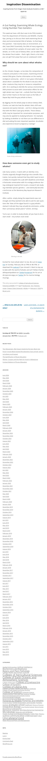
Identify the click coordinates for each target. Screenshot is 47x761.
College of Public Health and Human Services (16, 690)
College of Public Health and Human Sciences (19, 689)
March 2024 (6, 425)
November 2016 (8, 604)
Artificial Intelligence (24, 667)
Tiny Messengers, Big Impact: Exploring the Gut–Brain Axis (21, 349)
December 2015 (8, 633)
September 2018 (8, 547)
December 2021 (8, 486)
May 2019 (6, 525)
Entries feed (6, 738)
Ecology (32, 694)
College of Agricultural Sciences (29, 283)
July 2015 (5, 647)
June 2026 (6, 375)
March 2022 (6, 478)
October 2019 (7, 512)
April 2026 (6, 381)
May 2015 (6, 652)
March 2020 (6, 499)
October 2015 (7, 639)
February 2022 (7, 481)
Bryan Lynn (6, 291)
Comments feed (8, 741)
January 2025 (7, 410)
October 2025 (7, 394)
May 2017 (6, 589)
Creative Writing (8, 694)
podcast (16, 267)
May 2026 (6, 378)
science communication (14, 715)
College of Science (12, 692)
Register (5, 733)
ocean (5, 288)
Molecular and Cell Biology (24, 712)
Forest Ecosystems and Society (24, 702)
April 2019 (6, 528)
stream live (7, 336)
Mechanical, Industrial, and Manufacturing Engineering (23, 710)
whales (25, 288)
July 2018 (5, 552)
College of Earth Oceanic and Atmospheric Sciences (19, 679)
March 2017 (6, 594)
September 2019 (8, 515)
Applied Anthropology (10, 667)
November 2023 (8, 436)
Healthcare (28, 705)
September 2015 (8, 641)
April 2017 (6, 591)
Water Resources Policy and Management (16, 720)
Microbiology (9, 711)
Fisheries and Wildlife (33, 700)
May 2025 (6, 399)
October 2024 (7, 415)
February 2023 (7, 454)
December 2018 (8, 539)
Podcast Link (22, 336)
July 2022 (5, 470)
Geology (5, 705)
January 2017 (7, 599)
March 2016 (6, 626)
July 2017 (5, 583)
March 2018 (6, 562)
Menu (23, 17)
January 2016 (7, 631)
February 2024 (7, 428)
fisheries (37, 286)
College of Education (9, 683)
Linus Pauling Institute (27, 707)
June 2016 (6, 618)
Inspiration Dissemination (24, 4)
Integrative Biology (12, 706)
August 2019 (7, 518)
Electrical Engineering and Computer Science (16, 696)
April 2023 (6, 449)
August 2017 (7, 581)
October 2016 (7, 607)
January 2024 (7, 431)
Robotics (41, 714)
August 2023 (7, 441)
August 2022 (7, 467)
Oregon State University (15, 288)
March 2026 (6, 383)
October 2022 (7, 465)
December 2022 (8, 460)
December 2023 (8, 433)
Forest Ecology (7, 703)
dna (32, 286)
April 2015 (6, 655)
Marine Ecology (39, 707)
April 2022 (6, 475)
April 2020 (6, 496)
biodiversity (26, 286)
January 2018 (7, 568)
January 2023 (7, 457)
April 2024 (6, 423)
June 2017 (6, 586)
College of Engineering (28, 682)
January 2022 (7, 483)
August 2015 (7, 644)
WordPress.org (7, 744)
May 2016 (6, 620)
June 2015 (6, 649)
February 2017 (7, 597)
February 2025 (7, 407)
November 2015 (8, 636)
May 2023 (6, 446)
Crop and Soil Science (21, 694)
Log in (5, 736)
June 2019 (6, 523)
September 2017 (8, 578)
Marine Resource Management (12, 709)
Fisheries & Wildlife (9, 286)
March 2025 (6, 404)
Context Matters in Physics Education (15, 362)
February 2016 (7, 628)
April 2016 (6, 623)
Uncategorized (13, 718)
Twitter (21, 272)
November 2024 (8, 412)
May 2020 (6, 494)
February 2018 (7, 565)
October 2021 (7, 491)
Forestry (39, 702)
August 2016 (7, 612)
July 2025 (5, 396)
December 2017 (8, 570)
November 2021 (8, 489)
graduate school (17, 704)
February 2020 (7, 502)
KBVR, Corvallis (24, 333)
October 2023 (7, 438)
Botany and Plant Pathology (16, 670)
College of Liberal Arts (15, 686)
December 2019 (8, 507)
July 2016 (5, 615)
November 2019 (8, 510)
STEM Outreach (31, 715)
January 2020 (7, 504)
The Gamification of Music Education (14, 357)
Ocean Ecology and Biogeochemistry (16, 714)
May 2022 (6, 473)
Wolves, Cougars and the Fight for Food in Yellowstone (20, 359)
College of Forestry (12, 684)
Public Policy (34, 714)
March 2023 (6, 452)
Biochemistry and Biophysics (15, 668)
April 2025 (6, 402)
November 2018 (8, 541)
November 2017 (8, 573)
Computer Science (28, 692)
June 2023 (6, 444)
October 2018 (7, 544)
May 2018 (6, 557)
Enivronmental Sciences (11, 697)
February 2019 (7, 533)
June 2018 (6, 554)
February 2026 (7, 386)
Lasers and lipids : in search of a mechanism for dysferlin (34, 308)
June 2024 (6, 417)
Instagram (28, 272)
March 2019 (6, 531)
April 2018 (6, 560)
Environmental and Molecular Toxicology (18, 699)
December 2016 (8, 602)
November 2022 (8, 462)
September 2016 (8, 610)
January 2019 (7, 536)
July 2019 (5, 520)
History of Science (38, 705)
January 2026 (7, 388)
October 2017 (7, 575)
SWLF (40, 716)
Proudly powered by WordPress (12, 757)
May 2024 (6, 420)
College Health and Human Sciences (16, 673)
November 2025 (8, 391)
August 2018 (7, 549)
